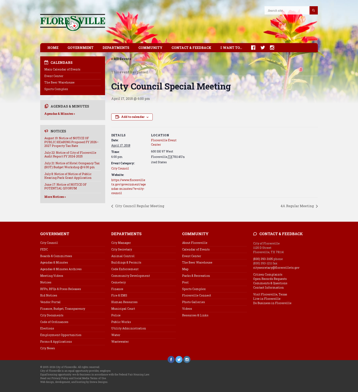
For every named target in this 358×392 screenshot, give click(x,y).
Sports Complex (56, 89)
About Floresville (194, 243)
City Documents (51, 315)
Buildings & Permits (126, 262)
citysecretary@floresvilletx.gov (276, 268)
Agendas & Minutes (54, 262)
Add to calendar (133, 117)
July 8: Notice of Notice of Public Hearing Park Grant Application (68, 176)
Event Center (53, 76)
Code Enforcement (125, 269)
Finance (117, 289)
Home (52, 47)
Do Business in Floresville (272, 303)
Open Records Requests (270, 279)
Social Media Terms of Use (90, 378)
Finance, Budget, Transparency (62, 309)
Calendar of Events (196, 249)
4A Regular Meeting (298, 206)
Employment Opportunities (60, 335)
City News (47, 348)
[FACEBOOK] (251, 47)
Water (115, 335)
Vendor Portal (50, 302)
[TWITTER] (260, 47)
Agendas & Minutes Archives (61, 269)
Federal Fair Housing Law (134, 374)
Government (80, 47)
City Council (120, 168)
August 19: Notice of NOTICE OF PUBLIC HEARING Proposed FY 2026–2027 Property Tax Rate (71, 142)
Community (150, 47)
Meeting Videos (51, 276)
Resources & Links (195, 315)
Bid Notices (48, 295)
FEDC (44, 249)
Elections (47, 328)
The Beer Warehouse (59, 82)
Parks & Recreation (196, 276)
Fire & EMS (119, 295)
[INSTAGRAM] (270, 47)
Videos (187, 309)
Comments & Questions (270, 283)
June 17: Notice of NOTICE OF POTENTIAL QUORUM (65, 186)
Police (116, 315)
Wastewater (120, 342)
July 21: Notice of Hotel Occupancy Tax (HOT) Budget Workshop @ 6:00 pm (72, 165)
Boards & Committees (56, 256)
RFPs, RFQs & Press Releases (60, 289)
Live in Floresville (267, 299)
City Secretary (121, 249)
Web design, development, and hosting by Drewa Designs (74, 382)
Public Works (121, 322)
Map (185, 269)
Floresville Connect (196, 295)
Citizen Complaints (267, 274)
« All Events (121, 59)
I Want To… (231, 47)
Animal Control (123, 256)
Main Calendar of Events (62, 69)
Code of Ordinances (54, 322)
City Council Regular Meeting (139, 206)
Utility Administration (128, 328)
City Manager (121, 243)
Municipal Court (123, 309)
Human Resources (124, 302)
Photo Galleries (193, 302)
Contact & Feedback (191, 47)
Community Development (130, 276)
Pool (185, 282)
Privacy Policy (59, 378)
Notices (45, 282)
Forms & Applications (56, 342)
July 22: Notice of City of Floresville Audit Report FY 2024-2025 (70, 154)
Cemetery (118, 282)
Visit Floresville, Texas (270, 294)
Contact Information (268, 287)
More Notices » (55, 197)
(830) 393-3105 (263, 259)
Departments (116, 47)
